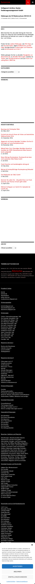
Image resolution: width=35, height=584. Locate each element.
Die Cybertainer (5, 336)
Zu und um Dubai (5, 497)
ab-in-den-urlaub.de (22, 268)
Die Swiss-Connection (7, 325)
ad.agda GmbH (11, 274)
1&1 (8, 268)
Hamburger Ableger (6, 329)
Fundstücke (4, 373)
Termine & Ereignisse (7, 372)
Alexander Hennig (6, 509)
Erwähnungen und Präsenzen (23, 47)
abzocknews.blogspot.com (8, 309)
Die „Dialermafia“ (6, 334)
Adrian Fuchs (14, 18)
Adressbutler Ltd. (12, 275)
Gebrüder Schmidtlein (7, 526)
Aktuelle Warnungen (6, 370)
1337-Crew (15, 268)
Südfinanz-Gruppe (6, 490)
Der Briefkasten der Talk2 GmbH (10, 174)
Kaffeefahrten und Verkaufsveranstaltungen (13, 452)
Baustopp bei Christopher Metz (10, 129)
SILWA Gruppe (5, 488)
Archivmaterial (5, 365)
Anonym (23, 277)
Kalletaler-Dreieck (6, 530)
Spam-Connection (6, 332)
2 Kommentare (23, 18)
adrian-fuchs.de (5, 297)
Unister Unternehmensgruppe (9, 492)
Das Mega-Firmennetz (7, 323)
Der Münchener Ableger (7, 322)
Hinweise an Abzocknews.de (9, 382)
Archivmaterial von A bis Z (12, 49)
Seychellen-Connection (7, 540)
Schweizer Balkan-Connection (9, 485)
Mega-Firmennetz (6, 533)
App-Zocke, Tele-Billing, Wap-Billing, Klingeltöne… (14, 443)
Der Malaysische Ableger (8, 320)
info (20, 316)
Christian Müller (5, 510)
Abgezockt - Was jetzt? (7, 375)
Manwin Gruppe (5, 480)
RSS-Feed (28, 44)
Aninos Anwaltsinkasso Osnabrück (12, 277)
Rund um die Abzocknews (8, 346)
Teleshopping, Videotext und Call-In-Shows (13, 459)
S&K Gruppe (4, 483)
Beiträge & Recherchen (7, 377)
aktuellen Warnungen (19, 57)
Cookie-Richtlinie (11, 581)
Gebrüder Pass (5, 473)
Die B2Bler (4, 516)
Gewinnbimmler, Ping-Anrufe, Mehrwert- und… (14, 450)
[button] (32, 545)
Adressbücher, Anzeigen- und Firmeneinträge (13, 441)
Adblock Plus (18, 274)
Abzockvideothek (6, 380)
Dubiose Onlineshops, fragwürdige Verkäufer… (14, 448)
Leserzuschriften (5, 349)
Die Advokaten (5, 415)
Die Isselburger (5, 521)
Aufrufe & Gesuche (6, 348)
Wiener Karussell (5, 494)
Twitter (3, 58)
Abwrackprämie (7, 271)
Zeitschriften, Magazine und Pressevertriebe (13, 460)
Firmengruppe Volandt (7, 471)
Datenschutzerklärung (22, 581)
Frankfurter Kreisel (6, 330)
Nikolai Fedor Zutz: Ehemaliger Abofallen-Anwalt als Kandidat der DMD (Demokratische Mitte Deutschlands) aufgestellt (16, 150)
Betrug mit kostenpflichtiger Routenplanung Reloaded (17, 169)
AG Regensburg (25, 275)
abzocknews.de (27, 271)
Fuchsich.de (5, 2)
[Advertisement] (17, 100)
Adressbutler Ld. (4, 275)
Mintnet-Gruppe (5, 481)
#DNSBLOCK (3, 268)
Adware (19, 275)
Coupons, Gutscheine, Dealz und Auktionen (13, 446)
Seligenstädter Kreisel (7, 487)
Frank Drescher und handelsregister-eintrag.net (15, 164)
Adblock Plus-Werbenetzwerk (9, 467)
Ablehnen (17, 571)
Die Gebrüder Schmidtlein (8, 318)
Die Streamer (4, 424)
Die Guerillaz (4, 469)
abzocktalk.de (4, 274)
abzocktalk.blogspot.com (8, 308)
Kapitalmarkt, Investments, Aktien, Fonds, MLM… (15, 453)
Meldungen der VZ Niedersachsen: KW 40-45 (16, 16)
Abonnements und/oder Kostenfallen (11, 439)
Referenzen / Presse (6, 366)
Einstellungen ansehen (17, 577)
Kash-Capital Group (6, 476)
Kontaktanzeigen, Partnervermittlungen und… (13, 455)
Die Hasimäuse (5, 519)
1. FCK (10, 268)
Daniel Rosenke (5, 512)
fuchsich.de (4, 294)
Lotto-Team (4, 478)
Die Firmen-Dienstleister (8, 417)
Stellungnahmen (5, 351)
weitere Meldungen (16, 44)
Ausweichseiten (8, 45)
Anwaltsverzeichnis (14, 58)
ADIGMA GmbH (27, 274)
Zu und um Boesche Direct (8, 495)
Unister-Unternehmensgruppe (9, 316)
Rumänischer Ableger (7, 327)
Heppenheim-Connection (8, 474)
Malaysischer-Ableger (7, 531)
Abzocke (17, 271)
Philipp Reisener (5, 537)
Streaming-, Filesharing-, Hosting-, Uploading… (14, 457)
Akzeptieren (17, 566)
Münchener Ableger (6, 535)
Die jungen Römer (6, 523)
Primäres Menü (32, 2)
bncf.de (3, 292)
